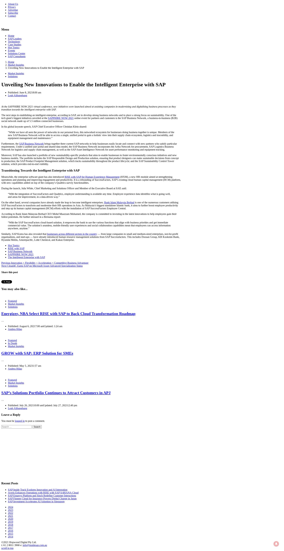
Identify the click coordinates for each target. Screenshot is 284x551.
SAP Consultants (16, 56)
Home (11, 35)
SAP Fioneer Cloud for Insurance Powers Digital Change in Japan (42, 498)
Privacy (12, 7)
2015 (10, 533)
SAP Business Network (31, 143)
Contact (12, 15)
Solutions (13, 76)
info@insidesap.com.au (35, 545)
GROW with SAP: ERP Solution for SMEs (37, 353)
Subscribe (13, 12)
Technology (14, 41)
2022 (10, 513)
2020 (10, 519)
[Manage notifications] (276, 543)
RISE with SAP (16, 248)
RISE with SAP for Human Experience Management (92, 176)
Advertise (13, 10)
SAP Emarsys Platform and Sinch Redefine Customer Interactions (42, 495)
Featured (12, 301)
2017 (10, 527)
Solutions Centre (16, 53)
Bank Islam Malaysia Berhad (119, 202)
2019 (10, 521)
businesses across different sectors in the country (72, 234)
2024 (10, 507)
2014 (10, 536)
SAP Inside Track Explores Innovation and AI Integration (37, 489)
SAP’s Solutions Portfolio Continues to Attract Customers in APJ (56, 393)
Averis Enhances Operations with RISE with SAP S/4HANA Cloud (43, 492)
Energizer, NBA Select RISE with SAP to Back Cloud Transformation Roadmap (68, 314)
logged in (20, 421)
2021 (10, 516)
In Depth (12, 343)
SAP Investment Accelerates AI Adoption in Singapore (36, 501)
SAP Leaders (15, 38)
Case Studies (14, 44)
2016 (10, 530)
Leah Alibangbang (17, 95)
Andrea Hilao (15, 329)
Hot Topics (13, 47)
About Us (13, 4)
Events (11, 50)
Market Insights (16, 73)
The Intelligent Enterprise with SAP (26, 257)
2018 (10, 524)
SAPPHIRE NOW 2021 (61, 118)
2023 (10, 510)
